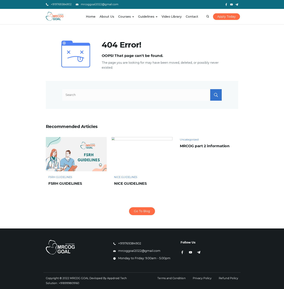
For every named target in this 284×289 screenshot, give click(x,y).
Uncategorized (189, 139)
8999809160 (71, 283)
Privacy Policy (202, 278)
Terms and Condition (171, 278)
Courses (124, 16)
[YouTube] (231, 4)
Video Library (172, 16)
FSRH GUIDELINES (60, 177)
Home (90, 16)
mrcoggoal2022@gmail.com (99, 4)
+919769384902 (61, 4)
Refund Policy (228, 278)
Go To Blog (142, 211)
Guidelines (146, 16)
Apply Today (226, 16)
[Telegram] (236, 4)
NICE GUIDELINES (125, 177)
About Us (107, 16)
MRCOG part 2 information (204, 146)
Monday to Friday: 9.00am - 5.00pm (144, 258)
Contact (192, 16)
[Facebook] (226, 4)
